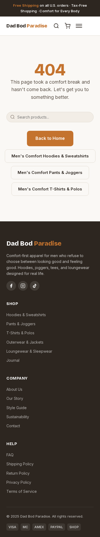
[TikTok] (34, 286)
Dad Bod (26, 26)
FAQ (10, 455)
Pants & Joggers (20, 324)
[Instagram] (23, 286)
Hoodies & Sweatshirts (26, 314)
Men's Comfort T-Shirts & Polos (50, 189)
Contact (13, 426)
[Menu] (79, 26)
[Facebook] (11, 286)
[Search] (56, 26)
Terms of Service (21, 491)
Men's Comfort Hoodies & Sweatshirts (50, 155)
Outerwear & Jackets (24, 342)
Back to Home (50, 138)
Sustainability (17, 416)
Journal (12, 360)
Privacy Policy (18, 482)
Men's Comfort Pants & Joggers (50, 172)
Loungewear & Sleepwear (29, 351)
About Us (14, 389)
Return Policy (18, 473)
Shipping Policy (20, 464)
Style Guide (16, 407)
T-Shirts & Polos (20, 333)
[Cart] (67, 26)
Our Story (14, 398)
